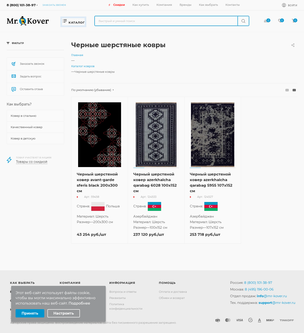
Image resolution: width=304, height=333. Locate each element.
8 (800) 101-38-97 (21, 5)
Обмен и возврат (172, 298)
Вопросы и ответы (122, 291)
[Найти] (243, 21)
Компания (70, 283)
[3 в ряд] (287, 90)
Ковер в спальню (23, 115)
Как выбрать (22, 283)
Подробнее (79, 303)
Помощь (167, 283)
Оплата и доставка (173, 291)
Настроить (63, 313)
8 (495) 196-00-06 (259, 289)
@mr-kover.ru (272, 296)
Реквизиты (117, 298)
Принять (30, 313)
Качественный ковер (27, 127)
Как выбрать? (19, 104)
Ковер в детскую (23, 138)
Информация (122, 283)
